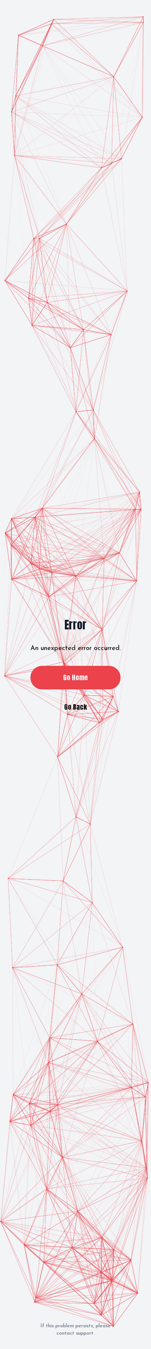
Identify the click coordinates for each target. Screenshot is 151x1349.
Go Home (75, 677)
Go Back (75, 707)
